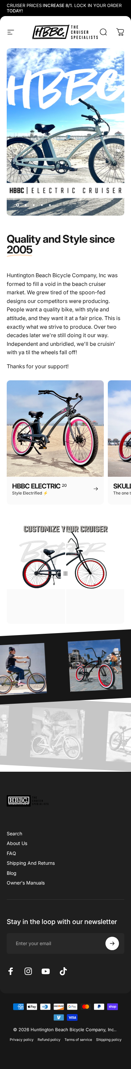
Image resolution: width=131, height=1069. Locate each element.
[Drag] (65, 573)
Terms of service (78, 1040)
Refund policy (49, 1040)
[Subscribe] (112, 943)
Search (14, 833)
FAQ (11, 853)
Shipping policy (109, 1040)
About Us (17, 843)
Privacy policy (22, 1040)
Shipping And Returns (31, 863)
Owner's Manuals (26, 883)
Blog (11, 873)
